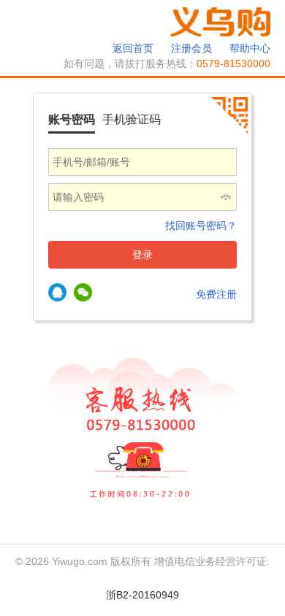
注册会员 (191, 48)
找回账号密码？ (201, 225)
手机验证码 (131, 119)
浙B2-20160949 (142, 595)
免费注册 (216, 294)
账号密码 (71, 119)
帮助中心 (249, 48)
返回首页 (133, 48)
